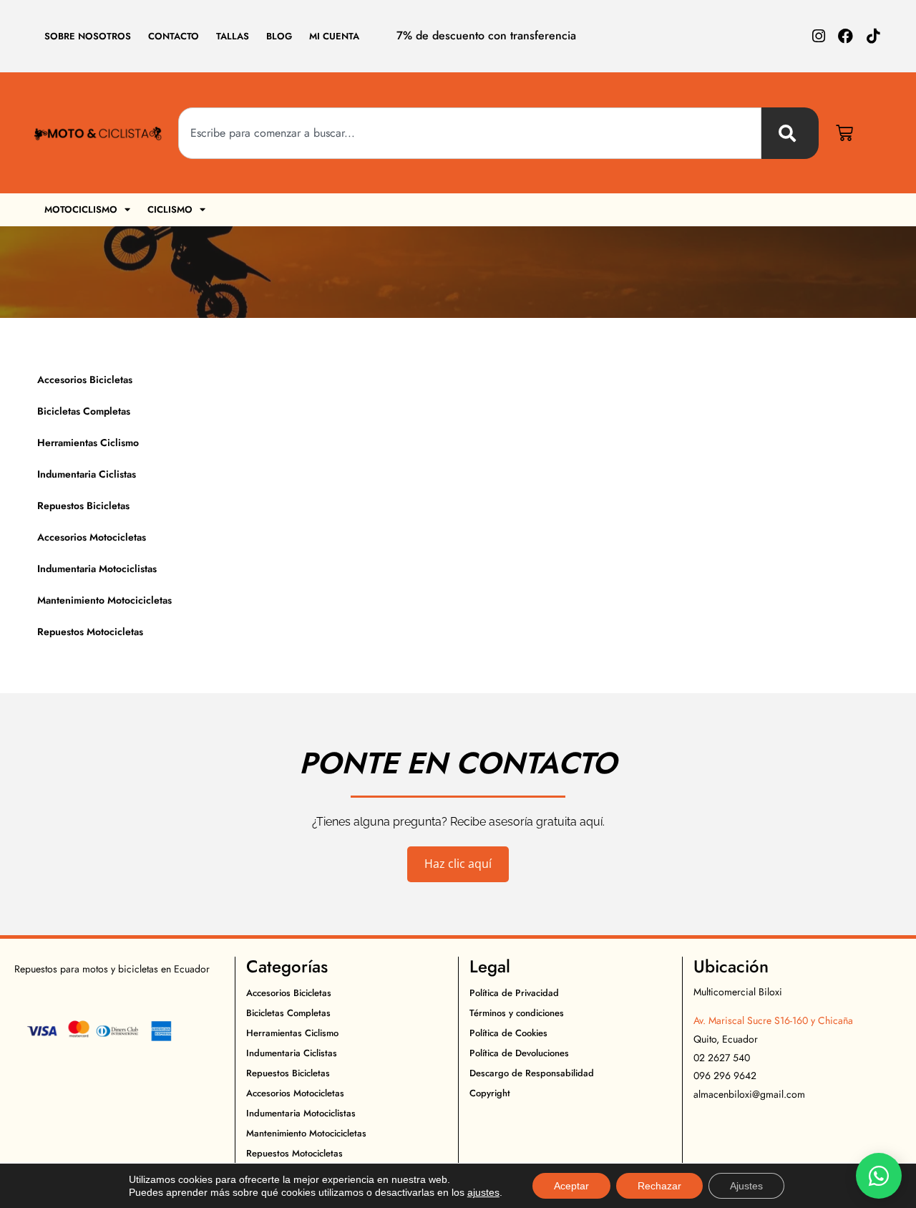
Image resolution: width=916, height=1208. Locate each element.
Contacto (173, 36)
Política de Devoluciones (519, 1053)
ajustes (483, 1192)
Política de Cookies (508, 1033)
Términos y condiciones (516, 1013)
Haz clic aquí (458, 863)
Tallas (232, 36)
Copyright (489, 1093)
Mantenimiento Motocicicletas (104, 600)
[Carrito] (844, 133)
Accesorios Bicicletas (84, 379)
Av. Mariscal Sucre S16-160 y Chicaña (773, 1020)
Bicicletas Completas (83, 411)
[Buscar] (790, 133)
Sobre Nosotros (87, 36)
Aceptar (571, 1186)
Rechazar (659, 1186)
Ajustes (746, 1186)
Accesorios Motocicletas (91, 537)
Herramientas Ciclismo (88, 442)
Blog (279, 36)
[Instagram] (818, 36)
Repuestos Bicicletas (83, 505)
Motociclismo (80, 209)
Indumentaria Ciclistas (86, 474)
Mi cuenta (334, 36)
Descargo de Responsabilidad (531, 1073)
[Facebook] (845, 36)
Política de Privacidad (514, 993)
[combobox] (469, 133)
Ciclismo (170, 209)
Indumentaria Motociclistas (97, 568)
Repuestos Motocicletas (90, 631)
